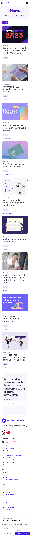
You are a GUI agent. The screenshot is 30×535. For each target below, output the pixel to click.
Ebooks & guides (9, 494)
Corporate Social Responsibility (13, 455)
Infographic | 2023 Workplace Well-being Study (13, 89)
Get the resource (7, 174)
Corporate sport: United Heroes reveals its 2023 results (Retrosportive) (14, 50)
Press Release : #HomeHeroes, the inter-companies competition (15, 357)
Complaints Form (9, 507)
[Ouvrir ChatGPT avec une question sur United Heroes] (3, 442)
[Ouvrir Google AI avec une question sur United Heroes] (15, 442)
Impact (6, 475)
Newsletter (7, 492)
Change (7, 453)
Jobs (6, 477)
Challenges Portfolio (10, 457)
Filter (4, 22)
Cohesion (7, 450)
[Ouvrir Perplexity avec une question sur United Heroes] (11, 442)
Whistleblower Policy (10, 509)
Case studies (8, 490)
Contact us (7, 464)
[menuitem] (16, 448)
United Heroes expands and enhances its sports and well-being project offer (14, 279)
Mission (7, 472)
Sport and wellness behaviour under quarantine (12, 318)
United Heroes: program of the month (14, 240)
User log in (8, 502)
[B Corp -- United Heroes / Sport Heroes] (3, 432)
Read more (6, 61)
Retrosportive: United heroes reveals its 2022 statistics (14, 128)
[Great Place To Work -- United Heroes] (8, 432)
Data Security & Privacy (11, 479)
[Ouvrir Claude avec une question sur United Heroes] (7, 442)
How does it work (9, 460)
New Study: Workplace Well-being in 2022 (14, 165)
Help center (8, 505)
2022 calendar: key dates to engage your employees (13, 202)
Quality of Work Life (10, 448)
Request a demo (9, 462)
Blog (6, 487)
